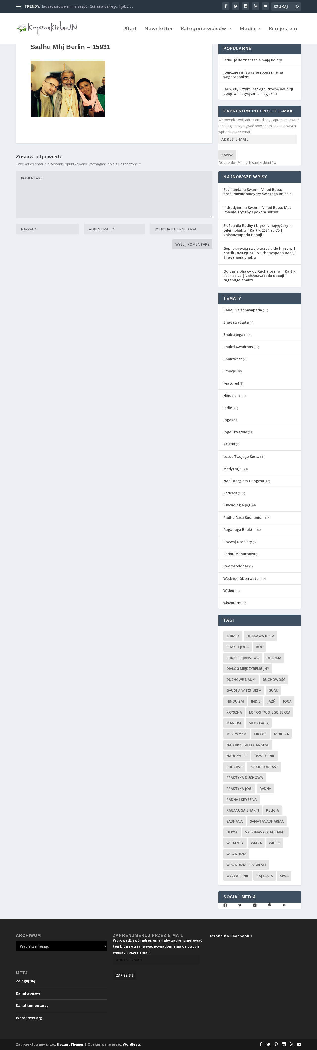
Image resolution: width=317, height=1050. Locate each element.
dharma (273, 657)
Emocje (229, 371)
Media (247, 29)
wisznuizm (232, 602)
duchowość (274, 679)
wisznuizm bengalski (246, 864)
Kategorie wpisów (203, 29)
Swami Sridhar (235, 566)
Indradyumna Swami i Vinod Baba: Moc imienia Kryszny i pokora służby (257, 209)
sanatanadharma (267, 821)
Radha (265, 788)
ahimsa (232, 636)
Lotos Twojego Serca (241, 456)
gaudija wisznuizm (244, 690)
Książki (229, 444)
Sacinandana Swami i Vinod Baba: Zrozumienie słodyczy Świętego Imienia (257, 191)
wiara (256, 843)
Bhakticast (232, 359)
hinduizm (235, 701)
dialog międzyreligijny (247, 668)
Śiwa (284, 875)
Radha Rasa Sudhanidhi (243, 517)
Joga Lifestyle (235, 432)
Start (130, 29)
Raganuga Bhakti (238, 529)
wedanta (235, 843)
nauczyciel (236, 755)
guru (273, 690)
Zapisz (227, 154)
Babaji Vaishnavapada (242, 310)
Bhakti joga (233, 334)
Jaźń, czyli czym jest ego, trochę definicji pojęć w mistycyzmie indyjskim (258, 91)
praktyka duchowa (244, 777)
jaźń (271, 701)
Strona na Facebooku (231, 936)
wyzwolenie (237, 875)
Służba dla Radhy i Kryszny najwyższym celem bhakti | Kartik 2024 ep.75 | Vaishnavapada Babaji (257, 230)
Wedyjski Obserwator (241, 578)
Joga (227, 419)
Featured (231, 383)
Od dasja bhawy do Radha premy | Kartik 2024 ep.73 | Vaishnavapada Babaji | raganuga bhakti (259, 275)
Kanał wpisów (28, 993)
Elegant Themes (70, 1044)
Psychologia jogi (237, 505)
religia (272, 810)
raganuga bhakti (242, 810)
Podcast (230, 493)
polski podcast (264, 766)
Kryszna (234, 712)
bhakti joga (237, 646)
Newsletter (158, 29)
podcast (234, 766)
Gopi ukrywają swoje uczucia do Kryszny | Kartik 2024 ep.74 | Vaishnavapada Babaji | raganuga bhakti (259, 253)
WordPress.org (29, 1017)
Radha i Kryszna (241, 799)
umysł (232, 832)
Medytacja (232, 468)
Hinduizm (231, 395)
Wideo (228, 590)
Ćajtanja (264, 875)
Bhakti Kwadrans (238, 346)
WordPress (132, 1044)
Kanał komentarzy (32, 1005)
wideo (274, 843)
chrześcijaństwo (242, 657)
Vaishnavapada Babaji (265, 832)
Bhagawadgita (236, 322)
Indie (227, 407)
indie (255, 701)
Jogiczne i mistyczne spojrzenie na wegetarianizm (253, 74)
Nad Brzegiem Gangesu (243, 480)
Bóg (259, 646)
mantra (233, 723)
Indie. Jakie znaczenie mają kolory (252, 60)
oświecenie (264, 755)
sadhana (234, 821)
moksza (281, 734)
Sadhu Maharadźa (239, 554)
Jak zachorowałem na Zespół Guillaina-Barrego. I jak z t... (87, 6)
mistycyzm (236, 734)
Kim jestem (283, 29)
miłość (260, 734)
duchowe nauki (241, 679)
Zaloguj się (25, 981)
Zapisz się (124, 975)
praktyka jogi (239, 788)
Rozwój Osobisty (237, 541)
